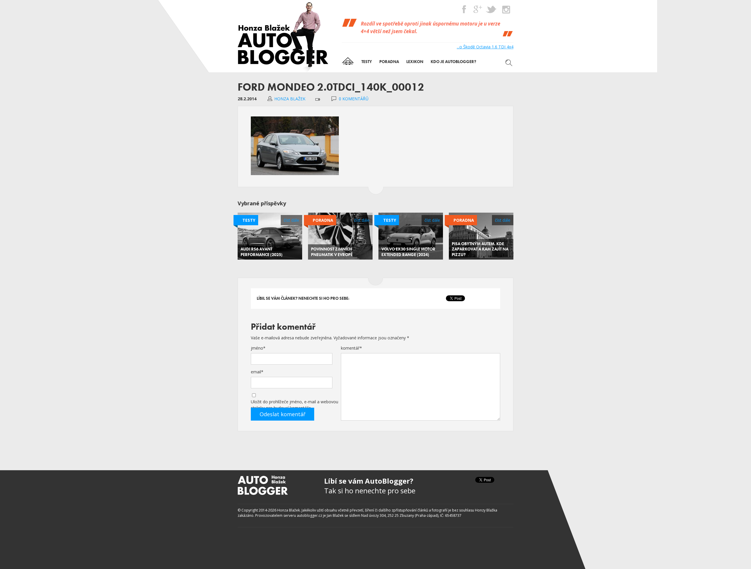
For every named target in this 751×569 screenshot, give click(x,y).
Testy (248, 220)
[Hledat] (509, 63)
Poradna (323, 220)
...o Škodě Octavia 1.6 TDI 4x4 (485, 47)
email (257, 372)
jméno (258, 348)
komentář (351, 348)
